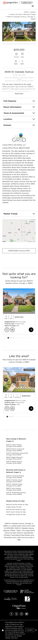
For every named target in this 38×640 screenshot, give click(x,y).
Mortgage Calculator (19, 251)
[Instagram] (21, 615)
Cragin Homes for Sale (13, 507)
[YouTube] (26, 615)
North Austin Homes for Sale (16, 512)
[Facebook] (11, 615)
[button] (19, 230)
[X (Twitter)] (16, 615)
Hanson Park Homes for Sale (15, 509)
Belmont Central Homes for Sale (17, 504)
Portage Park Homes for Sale (16, 514)
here (16, 638)
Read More (19, 94)
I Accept (30, 630)
